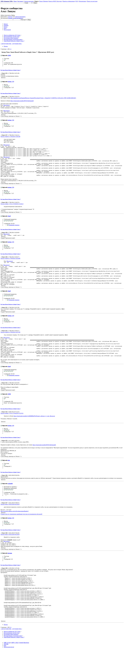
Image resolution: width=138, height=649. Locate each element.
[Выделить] (6, 105)
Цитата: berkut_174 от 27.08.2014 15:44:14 (12, 204)
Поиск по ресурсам (92, 1)
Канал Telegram (43, 1)
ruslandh (10, 483)
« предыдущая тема (6, 43)
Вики (15, 1)
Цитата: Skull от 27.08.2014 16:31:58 (10, 332)
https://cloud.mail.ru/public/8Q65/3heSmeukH (22, 100)
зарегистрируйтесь (20, 16)
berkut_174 (11, 81)
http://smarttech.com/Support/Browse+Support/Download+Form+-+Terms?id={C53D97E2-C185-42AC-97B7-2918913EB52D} (43, 98)
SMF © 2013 (15, 642)
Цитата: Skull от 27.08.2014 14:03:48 (10, 136)
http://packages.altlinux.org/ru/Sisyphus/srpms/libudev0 (14, 511)
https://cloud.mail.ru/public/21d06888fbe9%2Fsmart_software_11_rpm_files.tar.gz (34, 416)
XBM (9, 55)
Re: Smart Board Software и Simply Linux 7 (11, 70)
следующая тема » (17, 43)
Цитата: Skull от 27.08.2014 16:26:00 (10, 258)
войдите (10, 16)
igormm (10, 553)
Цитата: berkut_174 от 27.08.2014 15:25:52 (12, 413)
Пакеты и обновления (69, 1)
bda (9, 460)
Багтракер (20, 1)
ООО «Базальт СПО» (7, 1)
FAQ (76, 1)
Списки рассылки (29, 1)
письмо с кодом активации (15, 18)
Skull (9, 216)
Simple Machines (24, 642)
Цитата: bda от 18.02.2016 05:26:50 (10, 504)
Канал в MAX (53, 1)
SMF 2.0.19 (7, 642)
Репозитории (82, 1)
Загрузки (59, 1)
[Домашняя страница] (13, 225)
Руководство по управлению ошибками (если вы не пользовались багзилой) (21, 514)
